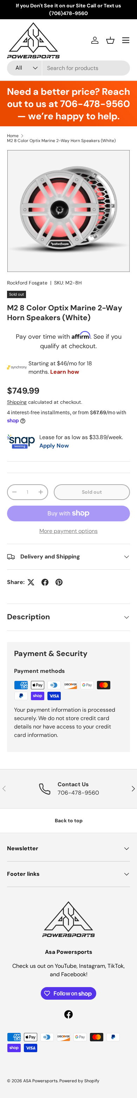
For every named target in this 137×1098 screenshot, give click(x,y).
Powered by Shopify (79, 1081)
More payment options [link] (68, 531)
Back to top (69, 820)
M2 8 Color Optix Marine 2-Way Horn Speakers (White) (61, 141)
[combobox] (68, 68)
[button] (110, 40)
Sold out (92, 492)
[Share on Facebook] (45, 582)
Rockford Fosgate (27, 283)
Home (13, 136)
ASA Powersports (40, 1081)
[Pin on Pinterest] (59, 582)
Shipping (17, 402)
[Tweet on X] (31, 582)
